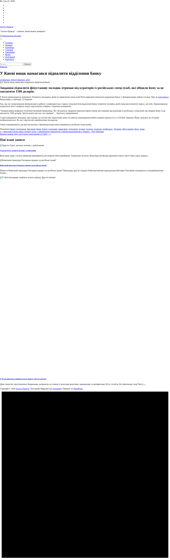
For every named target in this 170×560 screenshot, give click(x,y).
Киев (38, 129)
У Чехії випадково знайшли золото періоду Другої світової (23, 379)
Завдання (31, 129)
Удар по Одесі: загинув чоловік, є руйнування (18, 151)
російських (108, 129)
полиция (98, 129)
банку (12, 129)
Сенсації (9, 50)
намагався (62, 129)
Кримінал (9, 47)
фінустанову (127, 129)
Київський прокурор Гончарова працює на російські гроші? (23, 165)
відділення (21, 129)
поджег (82, 129)
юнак (142, 129)
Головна (9, 43)
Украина (117, 129)
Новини (9, 45)
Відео (7, 55)
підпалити (73, 129)
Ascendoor (57, 389)
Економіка (10, 52)
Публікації (10, 57)
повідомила (163, 97)
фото (136, 129)
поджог (89, 129)
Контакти (9, 59)
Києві (44, 129)
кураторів (52, 129)
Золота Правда (6, 27)
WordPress (78, 389)
